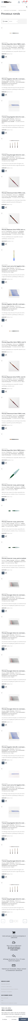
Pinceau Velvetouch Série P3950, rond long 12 (14, 413)
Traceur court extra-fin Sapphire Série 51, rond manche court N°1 (14, 785)
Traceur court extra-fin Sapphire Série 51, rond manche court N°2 (14, 266)
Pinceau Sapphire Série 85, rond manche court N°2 (14, 747)
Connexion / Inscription (6, 991)
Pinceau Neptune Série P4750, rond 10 (13, 377)
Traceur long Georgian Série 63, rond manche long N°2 (14, 861)
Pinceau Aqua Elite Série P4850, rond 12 (14, 342)
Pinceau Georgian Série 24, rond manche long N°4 (14, 671)
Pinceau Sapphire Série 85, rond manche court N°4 (14, 304)
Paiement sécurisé (5, 984)
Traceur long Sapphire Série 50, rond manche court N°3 (14, 823)
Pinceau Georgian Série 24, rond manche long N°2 (14, 633)
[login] (19, 2)
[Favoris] (23, 2)
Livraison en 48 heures (6, 986)
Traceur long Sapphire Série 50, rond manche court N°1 (14, 117)
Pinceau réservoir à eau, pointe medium (14, 558)
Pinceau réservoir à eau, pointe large (13, 485)
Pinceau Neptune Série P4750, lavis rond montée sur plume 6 (14, 229)
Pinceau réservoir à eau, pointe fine (13, 522)
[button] (26, 2)
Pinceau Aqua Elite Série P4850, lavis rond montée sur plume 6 (14, 450)
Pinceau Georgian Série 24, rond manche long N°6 (14, 709)
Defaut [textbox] (10, 21)
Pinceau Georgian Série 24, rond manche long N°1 (14, 595)
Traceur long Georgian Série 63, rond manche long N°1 (14, 155)
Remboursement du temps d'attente (9, 989)
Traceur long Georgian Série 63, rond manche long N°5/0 (14, 899)
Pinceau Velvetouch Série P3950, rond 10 (14, 193)
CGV (2, 1000)
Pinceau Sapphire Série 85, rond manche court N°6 (14, 79)
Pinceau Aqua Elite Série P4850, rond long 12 (14, 44)
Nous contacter (4, 998)
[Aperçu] (6, 57)
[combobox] (13, 21)
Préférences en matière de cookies (9, 1003)
